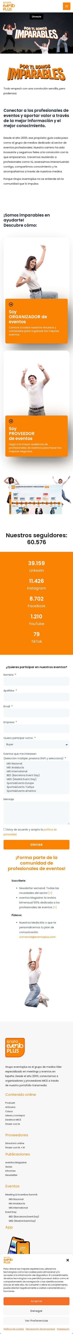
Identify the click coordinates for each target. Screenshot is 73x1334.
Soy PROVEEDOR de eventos (22, 433)
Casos (9, 1111)
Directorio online (14, 1143)
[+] (50, 893)
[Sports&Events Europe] (36, 783)
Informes (10, 1170)
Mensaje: (9, 799)
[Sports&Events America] (36, 791)
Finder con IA (12, 1123)
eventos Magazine (16, 1162)
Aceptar (36, 1301)
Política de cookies (14, 1328)
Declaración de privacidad (40, 1328)
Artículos (10, 1107)
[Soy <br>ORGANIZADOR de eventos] (11, 304)
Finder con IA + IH (15, 1147)
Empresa (9, 722)
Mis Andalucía (17, 1203)
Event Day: (11, 1211)
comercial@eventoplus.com (37, 937)
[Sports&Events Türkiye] (36, 787)
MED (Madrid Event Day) (22, 1220)
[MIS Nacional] (36, 764)
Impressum (63, 1328)
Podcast (10, 1102)
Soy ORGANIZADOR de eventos (28, 317)
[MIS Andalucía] (36, 768)
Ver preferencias (36, 1320)
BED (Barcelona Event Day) (24, 1216)
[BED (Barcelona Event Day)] (36, 775)
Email (7, 706)
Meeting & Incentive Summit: (21, 1194)
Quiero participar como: (19, 738)
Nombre (9, 675)
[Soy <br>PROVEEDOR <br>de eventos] (11, 421)
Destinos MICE (13, 1119)
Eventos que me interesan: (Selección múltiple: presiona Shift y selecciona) (34, 756)
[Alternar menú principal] (66, 6)
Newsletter (11, 1175)
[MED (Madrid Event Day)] (36, 779)
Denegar (36, 1311)
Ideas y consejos (15, 1115)
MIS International (18, 1207)
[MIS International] (36, 771)
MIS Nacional (16, 1199)
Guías (8, 1166)
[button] (67, 1260)
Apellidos (9, 690)
